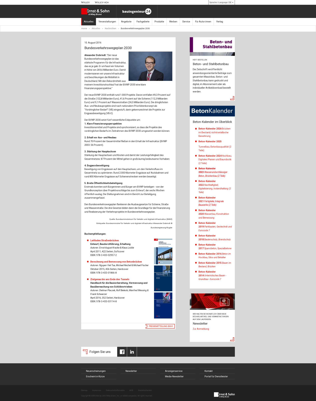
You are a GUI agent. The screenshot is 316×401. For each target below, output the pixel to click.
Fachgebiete (143, 21)
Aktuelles (88, 21)
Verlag (219, 21)
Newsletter (131, 371)
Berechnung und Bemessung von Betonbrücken (116, 261)
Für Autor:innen (203, 21)
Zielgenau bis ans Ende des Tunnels (109, 279)
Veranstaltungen (107, 21)
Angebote (126, 21)
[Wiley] (85, 2)
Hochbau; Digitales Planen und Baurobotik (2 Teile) (215, 159)
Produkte (159, 21)
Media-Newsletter (174, 376)
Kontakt (209, 371)
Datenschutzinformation (115, 390)
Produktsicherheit (145, 390)
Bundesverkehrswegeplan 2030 (135, 28)
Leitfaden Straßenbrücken (104, 240)
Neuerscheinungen (96, 371)
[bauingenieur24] (136, 11)
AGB (131, 390)
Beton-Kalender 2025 (210, 141)
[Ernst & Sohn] (98, 12)
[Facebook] (122, 352)
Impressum (96, 390)
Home (84, 28)
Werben (173, 21)
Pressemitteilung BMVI (161, 326)
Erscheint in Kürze (95, 376)
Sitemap (84, 390)
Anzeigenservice (174, 371)
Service (186, 21)
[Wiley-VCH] (102, 2)
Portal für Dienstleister (216, 376)
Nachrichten (110, 28)
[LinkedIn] (132, 352)
